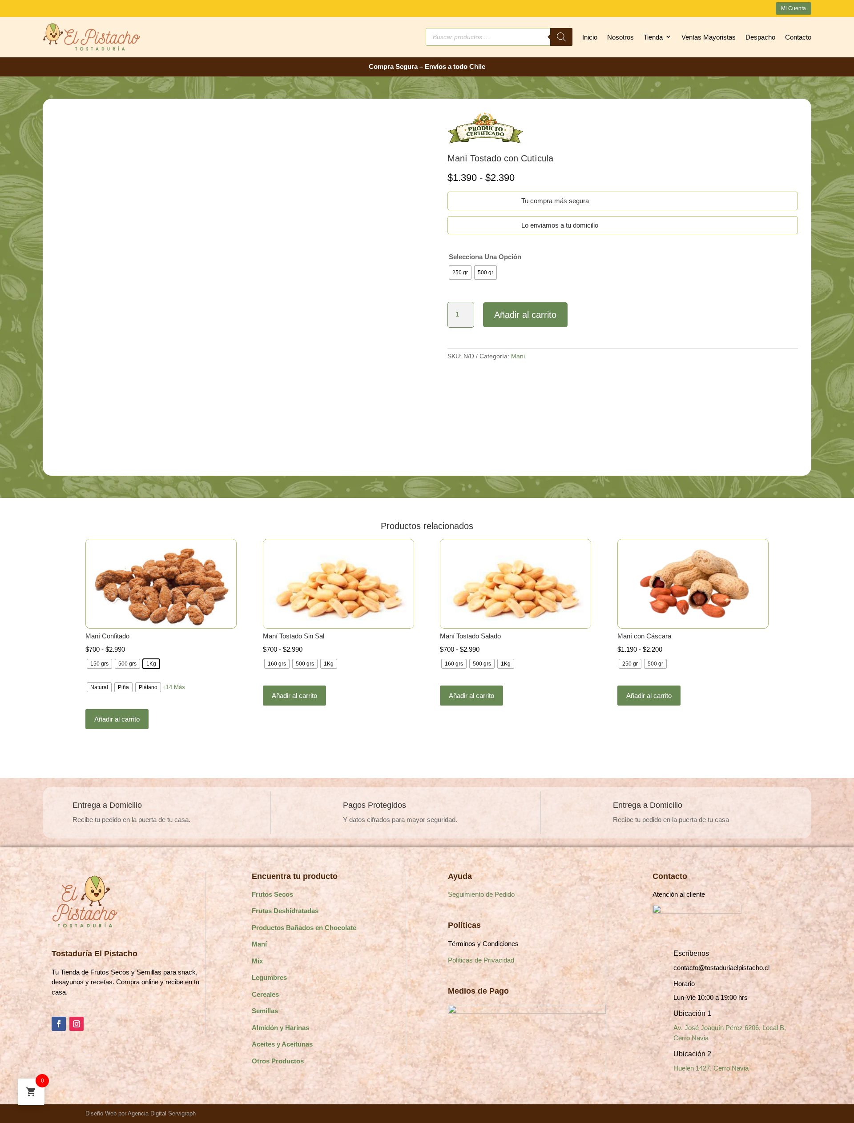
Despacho (760, 37)
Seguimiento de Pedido (481, 894)
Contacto (798, 37)
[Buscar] (561, 37)
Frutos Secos (272, 894)
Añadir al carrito (525, 315)
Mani (518, 356)
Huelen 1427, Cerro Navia (711, 1068)
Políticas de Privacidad (481, 960)
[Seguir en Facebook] (59, 1024)
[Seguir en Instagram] (76, 1024)
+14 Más (173, 687)
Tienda (653, 37)
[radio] (460, 272)
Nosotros (620, 37)
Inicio (589, 37)
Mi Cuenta (793, 8)
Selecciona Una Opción (485, 257)
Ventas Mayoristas (708, 37)
